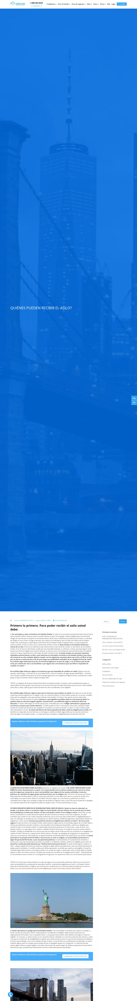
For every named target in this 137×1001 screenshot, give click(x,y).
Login (113, 4)
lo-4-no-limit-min (61, 620)
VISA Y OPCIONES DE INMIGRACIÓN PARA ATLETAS (112, 637)
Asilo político (106, 664)
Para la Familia (63, 4)
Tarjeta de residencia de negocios (113, 682)
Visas (95, 4)
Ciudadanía (51, 4)
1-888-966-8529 (36, 3)
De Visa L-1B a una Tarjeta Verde (113, 650)
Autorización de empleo (110, 668)
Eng (134, 398)
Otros (102, 4)
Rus (134, 402)
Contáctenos (36, 6)
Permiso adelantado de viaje (112, 679)
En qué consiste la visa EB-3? (112, 653)
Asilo (88, 4)
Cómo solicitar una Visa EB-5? (112, 642)
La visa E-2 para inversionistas (112, 646)
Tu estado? (122, 4)
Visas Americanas (108, 686)
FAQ (108, 4)
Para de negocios (78, 4)
